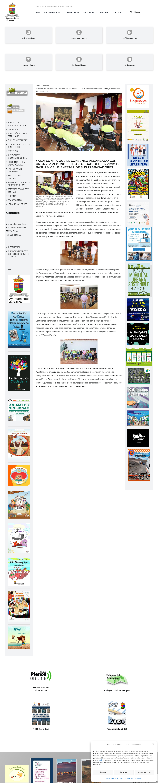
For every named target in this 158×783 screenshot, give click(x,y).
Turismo (12, 196)
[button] (153, 744)
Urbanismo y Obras (17, 204)
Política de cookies (112, 778)
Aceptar (103, 772)
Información (14, 247)
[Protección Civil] (139, 451)
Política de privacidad (126, 778)
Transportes (15, 200)
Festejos (13, 151)
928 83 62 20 (15, 235)
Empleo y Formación (18, 140)
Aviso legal (138, 778)
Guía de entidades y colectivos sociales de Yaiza (18, 254)
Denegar (123, 772)
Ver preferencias (144, 772)
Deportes (13, 129)
